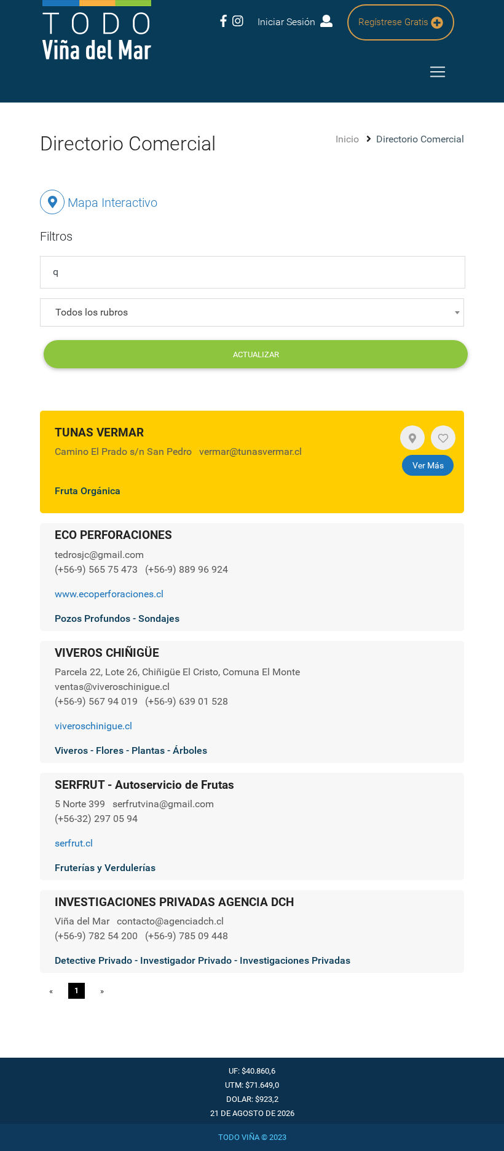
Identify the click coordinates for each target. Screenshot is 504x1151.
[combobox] (252, 312)
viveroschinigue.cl (93, 726)
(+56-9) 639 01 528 (186, 701)
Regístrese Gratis (394, 22)
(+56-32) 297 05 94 (96, 818)
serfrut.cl (74, 843)
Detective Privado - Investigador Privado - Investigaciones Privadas (202, 960)
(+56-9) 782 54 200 (97, 936)
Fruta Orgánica (87, 491)
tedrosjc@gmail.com (99, 554)
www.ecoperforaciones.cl (109, 594)
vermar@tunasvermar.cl (250, 451)
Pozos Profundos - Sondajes (117, 618)
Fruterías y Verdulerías (105, 868)
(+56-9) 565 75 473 (97, 569)
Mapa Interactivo (111, 202)
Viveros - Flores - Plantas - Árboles (131, 750)
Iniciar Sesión (289, 22)
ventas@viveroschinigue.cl (112, 686)
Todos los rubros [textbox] (91, 312)
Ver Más (428, 465)
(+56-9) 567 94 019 (97, 701)
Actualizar (256, 354)
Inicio (348, 139)
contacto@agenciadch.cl (170, 921)
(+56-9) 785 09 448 (186, 936)
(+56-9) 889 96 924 (186, 569)
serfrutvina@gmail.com (163, 804)
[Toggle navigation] (437, 71)
